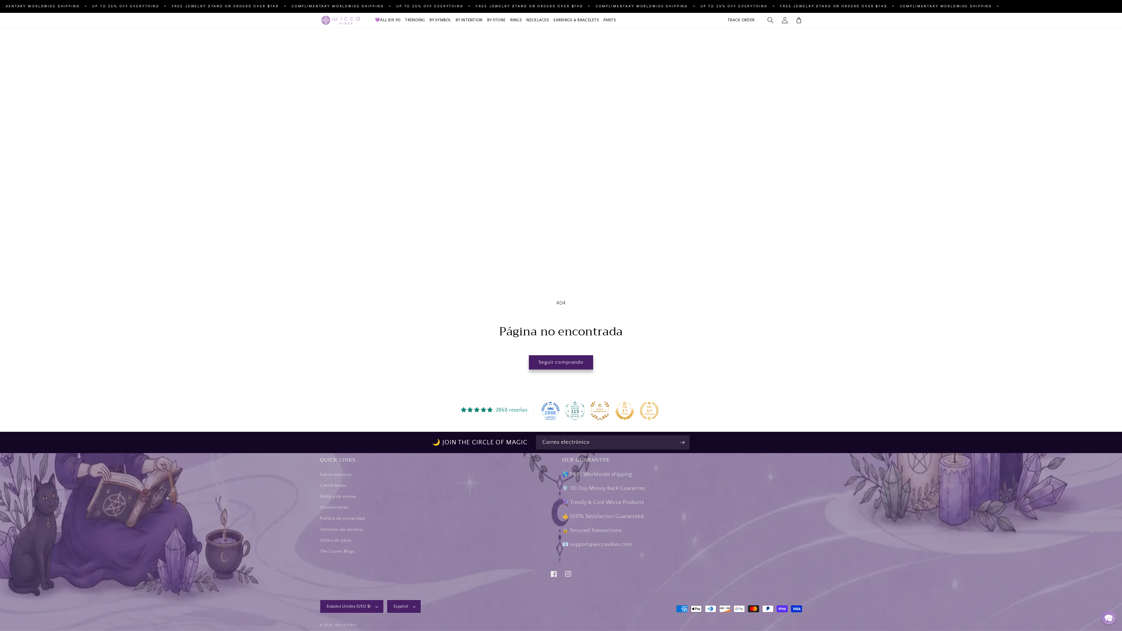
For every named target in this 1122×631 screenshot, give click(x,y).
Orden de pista (335, 540)
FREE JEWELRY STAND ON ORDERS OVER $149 (190, 6)
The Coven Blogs (337, 551)
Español (401, 606)
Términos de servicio (341, 529)
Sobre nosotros (335, 474)
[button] (415, 20)
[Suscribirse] (682, 442)
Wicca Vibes (345, 625)
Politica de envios (338, 496)
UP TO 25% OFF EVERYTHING (90, 6)
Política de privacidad (342, 518)
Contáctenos (333, 485)
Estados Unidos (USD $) (349, 606)
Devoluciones (334, 507)
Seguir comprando (561, 362)
